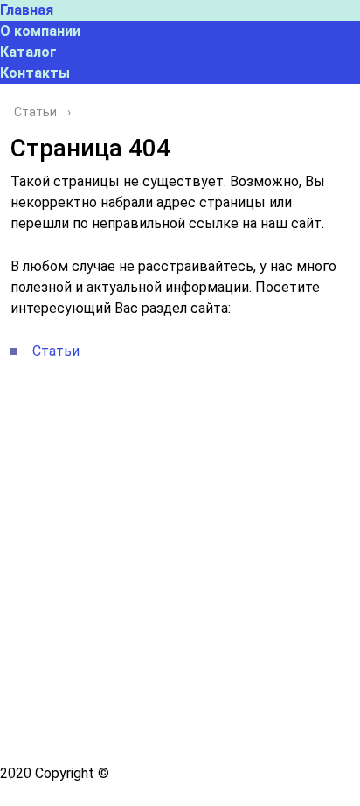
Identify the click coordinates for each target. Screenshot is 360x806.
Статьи (56, 351)
